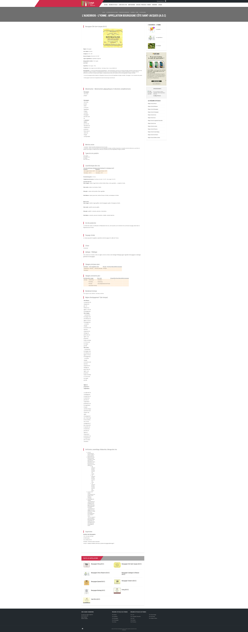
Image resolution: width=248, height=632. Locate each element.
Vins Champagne (115, 620)
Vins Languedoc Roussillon (136, 616)
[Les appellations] (151, 37)
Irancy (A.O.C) (125, 589)
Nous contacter (84, 617)
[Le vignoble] (151, 29)
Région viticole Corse (152, 115)
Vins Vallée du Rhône (153, 618)
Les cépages (158, 45)
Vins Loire (132, 618)
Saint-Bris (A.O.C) (95, 599)
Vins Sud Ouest (152, 616)
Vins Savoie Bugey (152, 614)
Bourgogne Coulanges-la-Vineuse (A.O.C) (130, 573)
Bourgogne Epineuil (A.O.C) (98, 581)
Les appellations (159, 37)
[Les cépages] (151, 45)
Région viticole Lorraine (152, 126)
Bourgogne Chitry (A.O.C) (97, 564)
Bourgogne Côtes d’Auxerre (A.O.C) (100, 573)
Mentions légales (84, 618)
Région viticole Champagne (153, 112)
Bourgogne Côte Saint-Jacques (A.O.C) (132, 564)
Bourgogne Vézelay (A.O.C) (98, 590)
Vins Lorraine (133, 620)
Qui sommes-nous (84, 615)
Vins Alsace (114, 614)
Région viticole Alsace (152, 103)
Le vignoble (158, 29)
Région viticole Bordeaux (153, 106)
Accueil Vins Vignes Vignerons (87, 614)
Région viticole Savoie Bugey (153, 132)
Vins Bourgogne (115, 618)
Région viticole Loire (152, 123)
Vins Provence (133, 621)
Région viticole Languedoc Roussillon (155, 120)
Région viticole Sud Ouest (153, 134)
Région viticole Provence (153, 129)
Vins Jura (132, 614)
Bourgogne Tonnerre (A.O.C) (129, 581)
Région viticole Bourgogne (153, 109)
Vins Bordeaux (115, 616)
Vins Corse (114, 621)
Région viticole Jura (152, 117)
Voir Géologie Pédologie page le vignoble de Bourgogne (123, 254)
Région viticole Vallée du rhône (154, 137)
